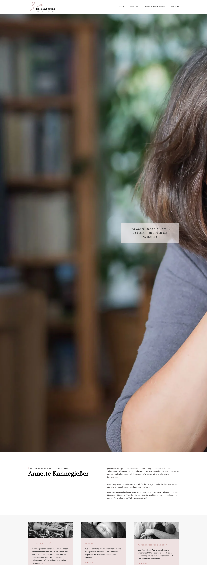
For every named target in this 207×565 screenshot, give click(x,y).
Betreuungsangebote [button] (155, 7)
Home (121, 7)
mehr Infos (89, 563)
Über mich (134, 7)
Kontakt (175, 7)
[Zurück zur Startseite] (41, 7)
